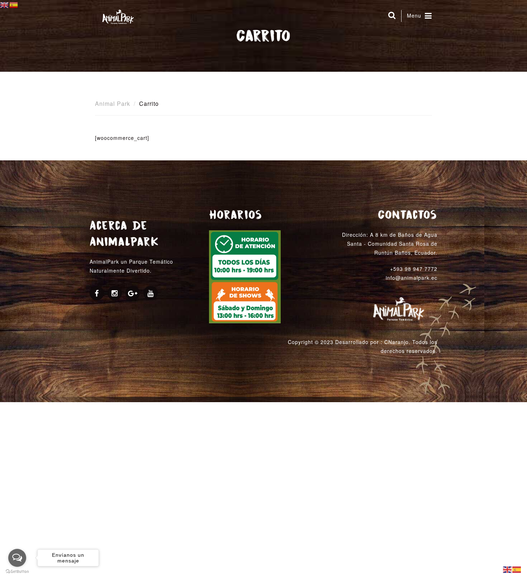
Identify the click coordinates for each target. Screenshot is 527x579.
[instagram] (114, 293)
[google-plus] (133, 293)
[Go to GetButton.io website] (17, 571)
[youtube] (150, 293)
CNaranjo (396, 341)
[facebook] (97, 293)
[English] (507, 569)
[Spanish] (517, 569)
